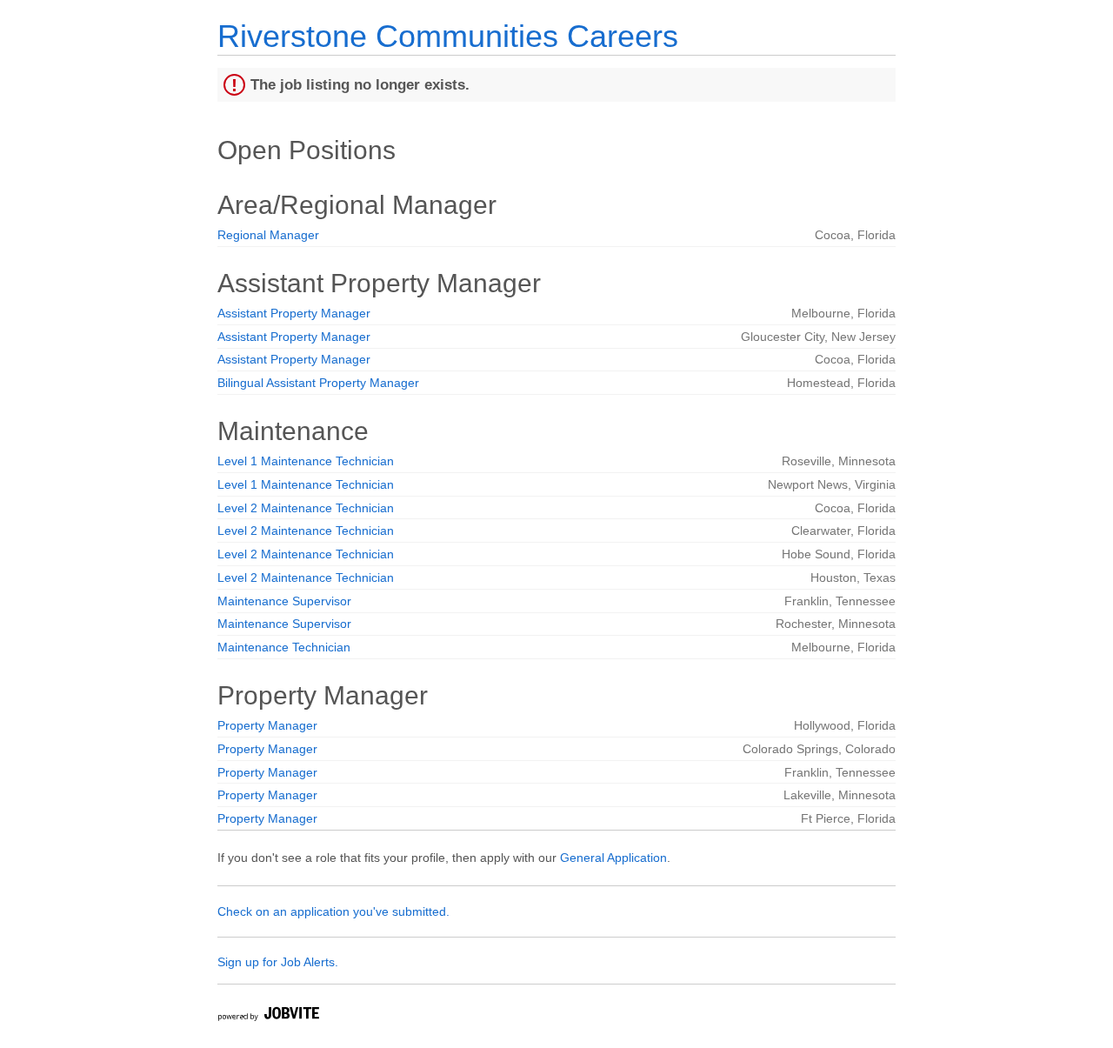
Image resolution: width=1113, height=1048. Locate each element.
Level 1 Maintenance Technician (305, 461)
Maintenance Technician (283, 647)
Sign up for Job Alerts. (277, 962)
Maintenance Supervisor (284, 601)
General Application (613, 857)
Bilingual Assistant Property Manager (318, 383)
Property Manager (267, 725)
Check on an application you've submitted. (333, 911)
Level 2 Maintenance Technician (305, 508)
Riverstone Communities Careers (447, 36)
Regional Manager (268, 235)
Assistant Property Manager (293, 313)
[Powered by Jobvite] (267, 1016)
